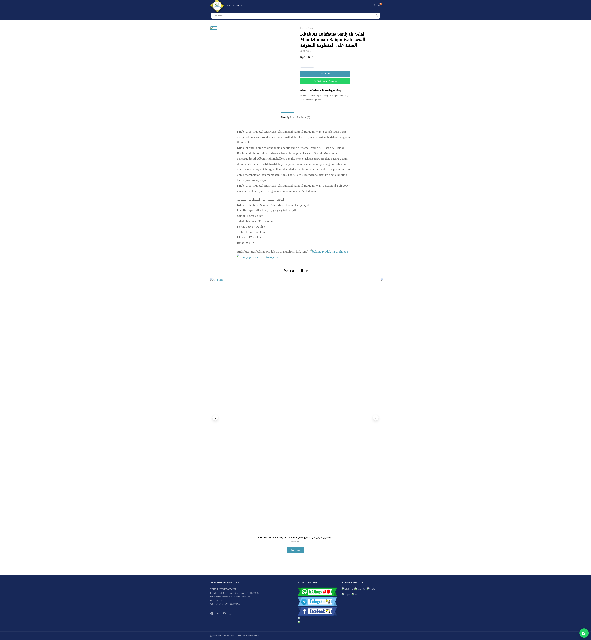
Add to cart (325, 74)
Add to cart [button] (295, 550)
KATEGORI (233, 5)
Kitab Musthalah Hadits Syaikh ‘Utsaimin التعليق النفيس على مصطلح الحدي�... (295, 537)
